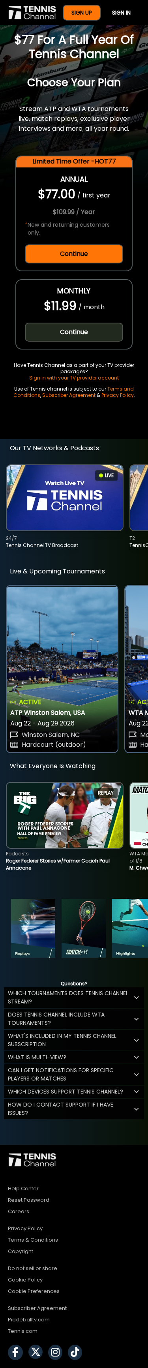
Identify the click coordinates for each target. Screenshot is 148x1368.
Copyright (20, 1251)
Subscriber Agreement (69, 395)
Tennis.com (22, 1331)
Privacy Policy (117, 395)
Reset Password (28, 1200)
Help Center (23, 1188)
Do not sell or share (32, 1268)
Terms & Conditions (33, 1240)
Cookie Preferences (34, 1291)
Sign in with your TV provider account (74, 377)
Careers (18, 1211)
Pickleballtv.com (29, 1319)
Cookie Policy (25, 1279)
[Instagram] (57, 1352)
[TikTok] (77, 1352)
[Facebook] (17, 1352)
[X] (37, 1352)
